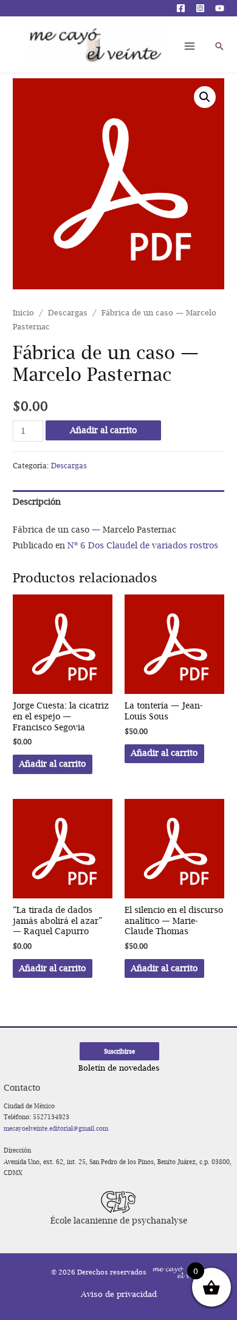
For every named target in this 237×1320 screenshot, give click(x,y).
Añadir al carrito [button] (52, 764)
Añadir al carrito (103, 430)
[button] (205, 97)
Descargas (68, 312)
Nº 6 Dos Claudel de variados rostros (142, 545)
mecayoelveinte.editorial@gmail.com (56, 1128)
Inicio (23, 312)
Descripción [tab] (37, 502)
